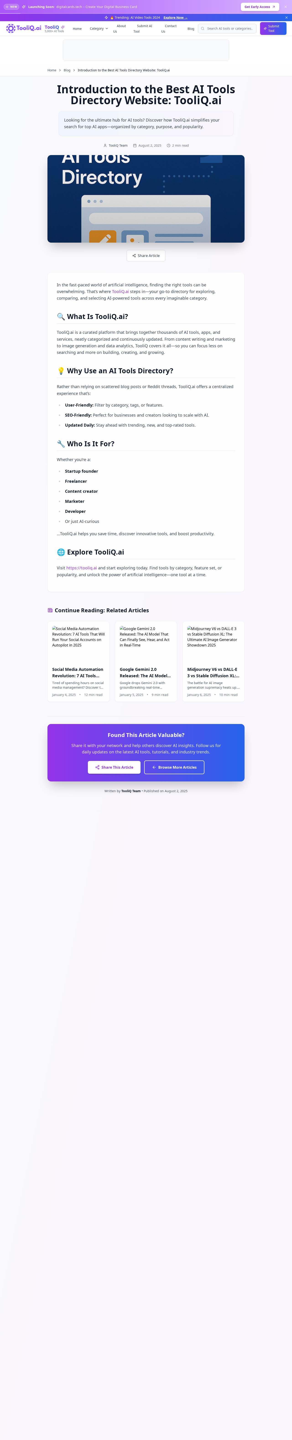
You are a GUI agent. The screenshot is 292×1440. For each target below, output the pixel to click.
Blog (191, 28)
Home (77, 28)
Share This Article (117, 767)
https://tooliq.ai (81, 568)
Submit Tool (273, 28)
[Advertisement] (146, 50)
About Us (119, 29)
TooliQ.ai (120, 291)
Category (97, 28)
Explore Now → (176, 17)
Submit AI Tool (142, 29)
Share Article (149, 255)
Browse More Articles (177, 767)
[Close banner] (285, 7)
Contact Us (169, 29)
